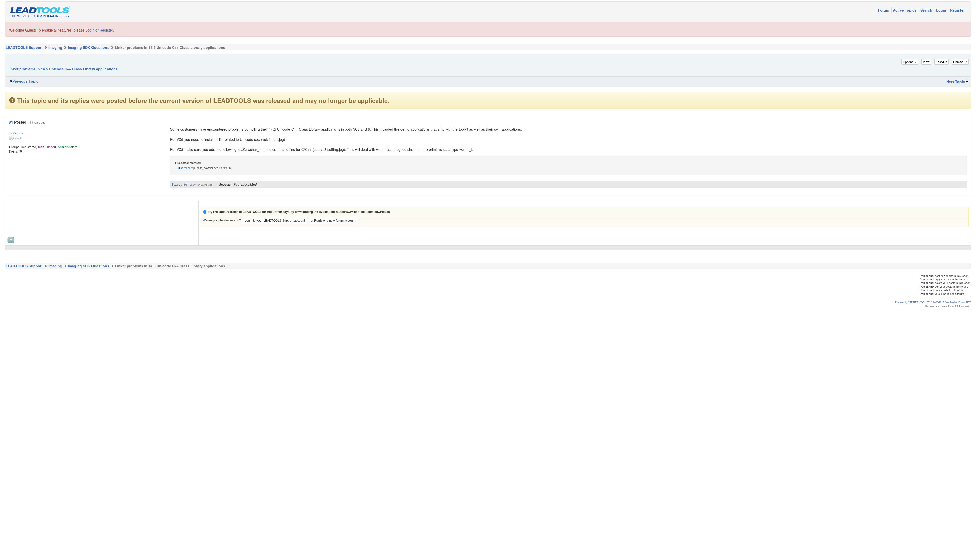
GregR (16, 133)
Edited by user (184, 184)
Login (941, 10)
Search (926, 10)
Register (957, 10)
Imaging (55, 47)
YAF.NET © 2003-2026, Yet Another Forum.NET (945, 302)
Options (908, 61)
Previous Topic (25, 81)
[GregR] (15, 137)
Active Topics (905, 10)
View (926, 61)
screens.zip (187, 168)
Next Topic (955, 81)
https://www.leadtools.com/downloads (363, 212)
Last (939, 61)
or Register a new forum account (333, 220)
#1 (11, 122)
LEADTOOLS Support (24, 47)
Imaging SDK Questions (88, 47)
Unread (958, 61)
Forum (884, 10)
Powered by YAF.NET (906, 302)
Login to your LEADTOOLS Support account (275, 220)
